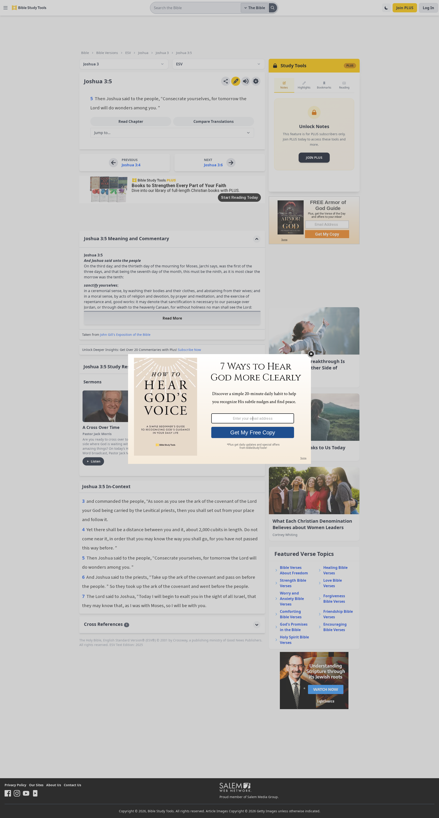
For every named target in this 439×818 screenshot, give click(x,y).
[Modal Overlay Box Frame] (219, 409)
